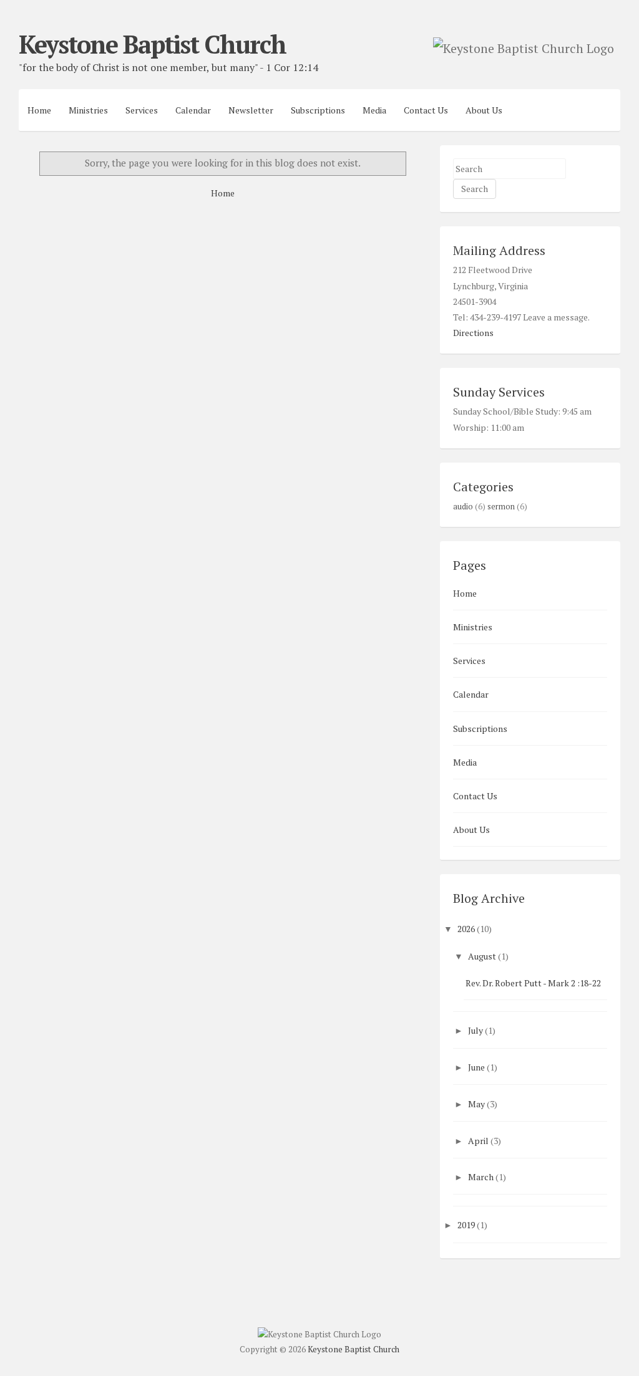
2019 (466, 1225)
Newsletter (250, 110)
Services (141, 110)
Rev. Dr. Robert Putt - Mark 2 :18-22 (533, 983)
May (476, 1104)
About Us (484, 110)
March (481, 1177)
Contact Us (426, 110)
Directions (473, 333)
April (478, 1141)
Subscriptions (318, 110)
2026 (466, 929)
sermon (501, 506)
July (475, 1030)
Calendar (193, 110)
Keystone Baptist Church (152, 43)
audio (463, 506)
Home (39, 110)
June (476, 1067)
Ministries (88, 110)
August (482, 956)
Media (374, 110)
